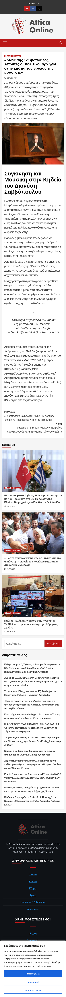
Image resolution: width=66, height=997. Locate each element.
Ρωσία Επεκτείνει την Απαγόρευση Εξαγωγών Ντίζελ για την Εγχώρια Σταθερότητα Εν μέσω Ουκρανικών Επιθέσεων (32, 778)
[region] (33, 969)
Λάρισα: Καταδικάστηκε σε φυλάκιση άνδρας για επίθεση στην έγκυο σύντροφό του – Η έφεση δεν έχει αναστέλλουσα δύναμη (32, 764)
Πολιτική (16, 56)
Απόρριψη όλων (33, 990)
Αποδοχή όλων (33, 973)
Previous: (29, 416)
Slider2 (8, 56)
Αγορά (33, 895)
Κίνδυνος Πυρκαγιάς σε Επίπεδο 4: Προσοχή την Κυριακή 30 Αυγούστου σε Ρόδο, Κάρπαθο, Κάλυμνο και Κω (32, 801)
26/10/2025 (12, 78)
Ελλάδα (33, 881)
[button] (5, 42)
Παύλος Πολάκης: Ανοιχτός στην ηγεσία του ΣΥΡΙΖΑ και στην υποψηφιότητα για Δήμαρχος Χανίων (31, 624)
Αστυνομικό (33, 908)
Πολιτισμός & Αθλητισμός (33, 902)
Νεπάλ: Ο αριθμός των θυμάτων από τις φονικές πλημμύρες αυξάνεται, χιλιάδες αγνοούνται (29, 752)
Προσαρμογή (33, 982)
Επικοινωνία (33, 940)
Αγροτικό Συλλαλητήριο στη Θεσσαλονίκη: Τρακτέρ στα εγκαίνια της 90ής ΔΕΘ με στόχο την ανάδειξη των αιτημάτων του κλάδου (33, 681)
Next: (34, 428)
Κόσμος (33, 888)
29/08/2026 (11, 506)
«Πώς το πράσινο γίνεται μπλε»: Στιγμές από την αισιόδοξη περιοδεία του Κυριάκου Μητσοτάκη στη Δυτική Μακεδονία (32, 561)
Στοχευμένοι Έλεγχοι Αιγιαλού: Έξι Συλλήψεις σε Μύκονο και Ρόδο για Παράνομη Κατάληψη (30, 693)
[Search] (61, 42)
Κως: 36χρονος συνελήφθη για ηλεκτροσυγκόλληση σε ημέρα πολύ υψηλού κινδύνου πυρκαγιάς (32, 716)
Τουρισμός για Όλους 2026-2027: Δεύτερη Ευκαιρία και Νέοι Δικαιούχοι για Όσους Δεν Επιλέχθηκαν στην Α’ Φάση (32, 741)
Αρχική (33, 933)
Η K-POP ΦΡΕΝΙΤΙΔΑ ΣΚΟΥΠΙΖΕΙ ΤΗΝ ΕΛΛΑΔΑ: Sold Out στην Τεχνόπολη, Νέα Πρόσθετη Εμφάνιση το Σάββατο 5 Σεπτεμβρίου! (32, 728)
